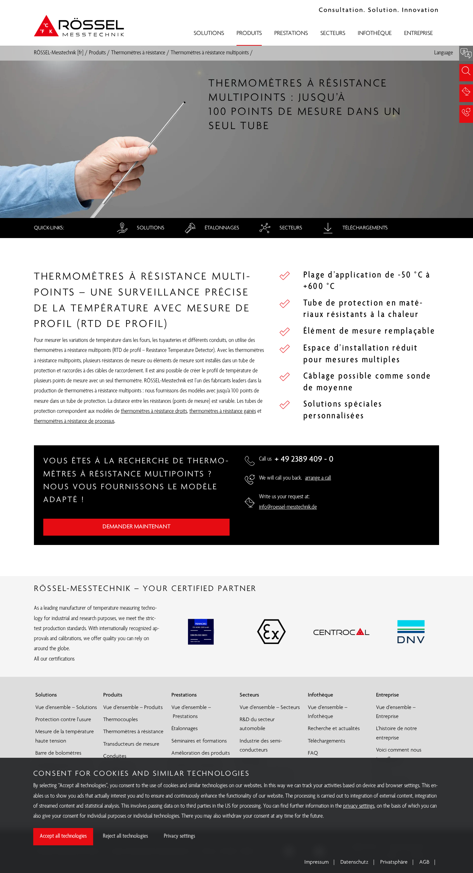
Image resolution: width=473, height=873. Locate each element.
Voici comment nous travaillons (398, 754)
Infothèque (375, 33)
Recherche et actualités (334, 728)
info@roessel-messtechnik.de (288, 507)
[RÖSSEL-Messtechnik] (79, 25)
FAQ (313, 753)
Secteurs (332, 33)
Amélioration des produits (200, 753)
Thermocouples (120, 719)
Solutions (209, 33)
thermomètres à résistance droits (154, 411)
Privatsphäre (394, 862)
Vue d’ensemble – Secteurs (270, 707)
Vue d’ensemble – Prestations (191, 712)
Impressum (316, 862)
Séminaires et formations (199, 741)
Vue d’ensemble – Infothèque (327, 712)
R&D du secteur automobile (257, 724)
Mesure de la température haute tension (64, 736)
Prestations (291, 33)
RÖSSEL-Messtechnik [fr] (58, 53)
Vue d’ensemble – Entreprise (396, 712)
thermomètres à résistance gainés (222, 411)
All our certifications (54, 659)
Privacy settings (179, 836)
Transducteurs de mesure (131, 744)
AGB (424, 862)
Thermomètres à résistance (138, 53)
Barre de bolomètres (58, 753)
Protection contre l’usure (63, 719)
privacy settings (358, 806)
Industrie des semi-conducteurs (261, 745)
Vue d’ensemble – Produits (133, 707)
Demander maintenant (136, 527)
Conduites (114, 756)
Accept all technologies (63, 836)
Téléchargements (364, 228)
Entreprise (418, 33)
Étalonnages (221, 228)
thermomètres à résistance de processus (74, 421)
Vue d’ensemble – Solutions (66, 707)
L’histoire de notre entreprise (396, 733)
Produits (249, 33)
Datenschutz (354, 862)
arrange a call (318, 478)
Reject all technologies (125, 836)
